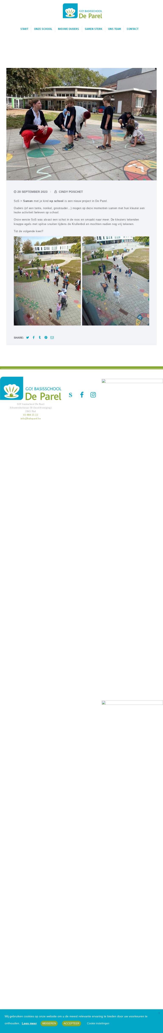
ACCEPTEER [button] (71, 1023)
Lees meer (29, 1023)
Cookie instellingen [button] (98, 1023)
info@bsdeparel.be (31, 418)
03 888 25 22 (30, 415)
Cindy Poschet (70, 191)
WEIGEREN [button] (49, 1023)
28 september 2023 (32, 191)
